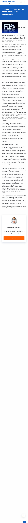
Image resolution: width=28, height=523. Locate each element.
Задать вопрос (14, 238)
